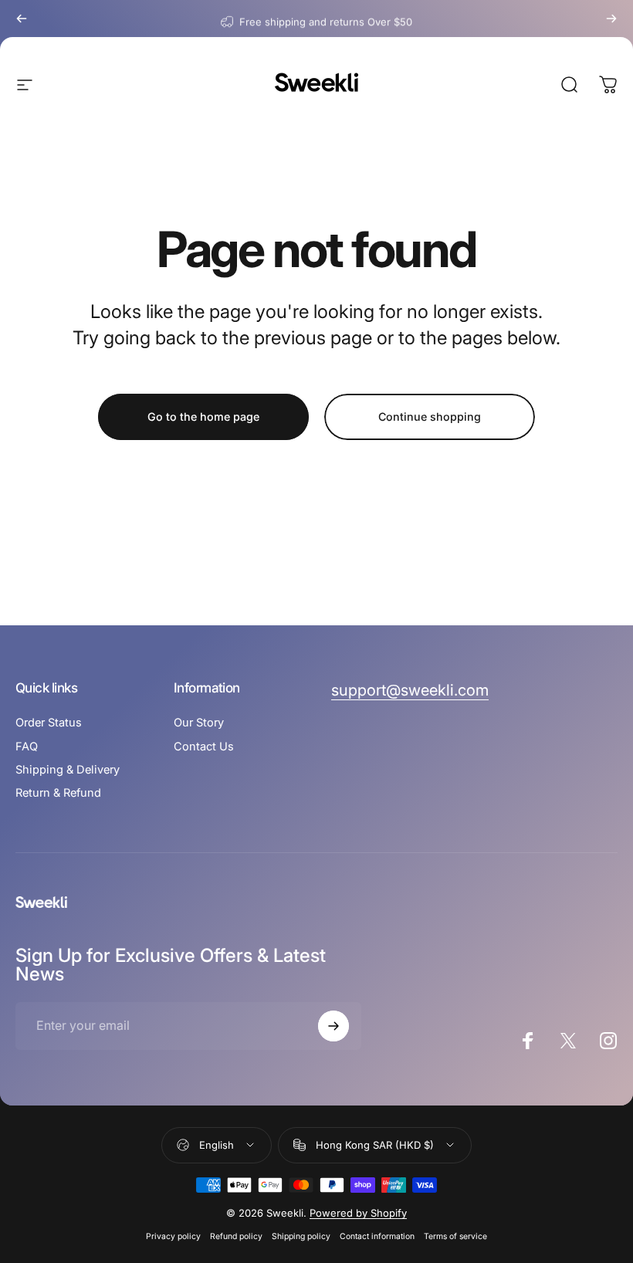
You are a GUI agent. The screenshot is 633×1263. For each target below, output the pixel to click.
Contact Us (204, 746)
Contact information (377, 1236)
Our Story (199, 723)
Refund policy (236, 1236)
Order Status (48, 723)
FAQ (26, 746)
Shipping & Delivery (67, 770)
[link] (410, 690)
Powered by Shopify (358, 1213)
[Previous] (22, 18)
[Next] (611, 18)
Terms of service (455, 1236)
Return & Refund (58, 793)
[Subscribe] (333, 1026)
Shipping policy (301, 1236)
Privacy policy (173, 1236)
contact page (377, 18)
